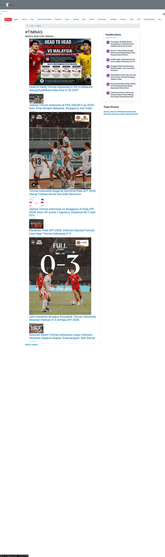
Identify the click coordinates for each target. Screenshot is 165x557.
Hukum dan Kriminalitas (44, 19)
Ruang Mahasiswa (149, 19)
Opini (83, 19)
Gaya (32, 19)
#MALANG (132, 112)
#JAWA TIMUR (124, 114)
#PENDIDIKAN (122, 112)
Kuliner (67, 19)
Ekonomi (24, 19)
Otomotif (91, 19)
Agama (16, 19)
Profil (138, 19)
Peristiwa (123, 19)
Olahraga (75, 19)
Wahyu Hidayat (110, 112)
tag (31, 26)
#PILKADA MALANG (111, 114)
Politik (131, 19)
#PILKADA (134, 114)
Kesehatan (58, 19)
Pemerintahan (102, 19)
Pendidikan (113, 19)
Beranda (8, 19)
